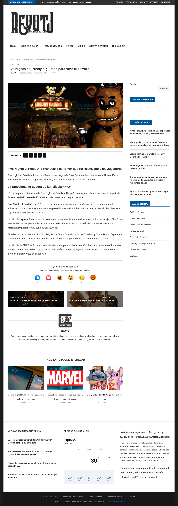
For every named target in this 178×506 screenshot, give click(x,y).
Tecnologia (131, 2)
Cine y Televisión (98, 46)
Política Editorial (137, 231)
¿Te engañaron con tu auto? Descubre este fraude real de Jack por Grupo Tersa (149, 143)
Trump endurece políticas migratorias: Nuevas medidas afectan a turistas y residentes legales (78, 2)
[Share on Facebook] (25, 155)
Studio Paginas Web (114, 502)
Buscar (133, 84)
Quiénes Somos (137, 212)
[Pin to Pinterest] (35, 155)
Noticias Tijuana (29, 46)
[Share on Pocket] (44, 155)
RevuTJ (13, 73)
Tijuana (119, 2)
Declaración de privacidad (141, 224)
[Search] (169, 46)
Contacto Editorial (137, 218)
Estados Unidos (53, 46)
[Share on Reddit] (40, 155)
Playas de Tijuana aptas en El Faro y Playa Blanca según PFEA (32, 464)
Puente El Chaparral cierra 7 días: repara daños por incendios (32, 476)
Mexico (70, 46)
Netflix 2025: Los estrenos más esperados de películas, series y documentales (150, 132)
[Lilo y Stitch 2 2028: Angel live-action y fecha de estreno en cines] (104, 378)
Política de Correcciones (140, 237)
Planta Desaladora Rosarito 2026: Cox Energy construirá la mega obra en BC (30, 452)
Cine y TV (143, 2)
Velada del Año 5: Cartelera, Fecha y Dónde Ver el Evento (147, 155)
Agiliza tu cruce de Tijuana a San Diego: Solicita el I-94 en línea (149, 193)
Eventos (154, 2)
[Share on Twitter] (31, 155)
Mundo (81, 46)
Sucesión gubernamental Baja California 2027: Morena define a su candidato (30, 441)
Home (10, 59)
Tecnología (118, 46)
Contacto (165, 2)
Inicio (13, 46)
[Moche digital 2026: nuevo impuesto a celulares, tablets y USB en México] (26, 378)
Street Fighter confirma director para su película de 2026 (149, 167)
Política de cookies (138, 250)
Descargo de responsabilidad (142, 243)
